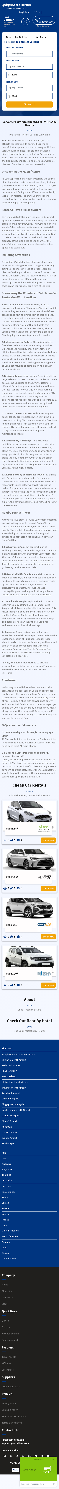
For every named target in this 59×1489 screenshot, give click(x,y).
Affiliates (6, 1363)
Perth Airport (9, 1143)
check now (48, 840)
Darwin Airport (9, 1132)
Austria (5, 1214)
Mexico (5, 1253)
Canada (6, 1242)
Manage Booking (10, 1333)
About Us (7, 1291)
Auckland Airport (11, 1093)
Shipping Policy (10, 1410)
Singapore (7, 1169)
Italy (4, 1225)
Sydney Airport (9, 1138)
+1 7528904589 (46, 20)
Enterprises (8, 1369)
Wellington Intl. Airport (14, 1087)
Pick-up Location (14, 47)
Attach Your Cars (11, 1386)
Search (31, 104)
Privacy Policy (9, 1403)
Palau (5, 1197)
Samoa (5, 1203)
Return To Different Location (23, 42)
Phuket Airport (9, 1070)
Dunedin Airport (10, 1098)
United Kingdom (10, 1230)
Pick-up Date (12, 60)
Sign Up (6, 1327)
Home (5, 1284)
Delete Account (10, 1340)
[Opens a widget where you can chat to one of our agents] (38, 1471)
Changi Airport (9, 1121)
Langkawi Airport (11, 1115)
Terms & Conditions (12, 1422)
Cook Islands (8, 1192)
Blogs (5, 1304)
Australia (6, 1186)
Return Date (12, 82)
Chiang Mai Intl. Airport (14, 1060)
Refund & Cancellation (14, 1416)
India (4, 1158)
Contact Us (7, 1297)
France (5, 1219)
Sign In (5, 1320)
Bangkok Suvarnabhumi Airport (18, 1054)
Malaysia (6, 1164)
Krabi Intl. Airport (11, 1065)
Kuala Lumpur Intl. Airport (16, 1110)
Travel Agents (9, 1357)
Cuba (4, 1247)
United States (9, 1258)
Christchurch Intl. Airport (15, 1082)
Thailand (6, 1175)
